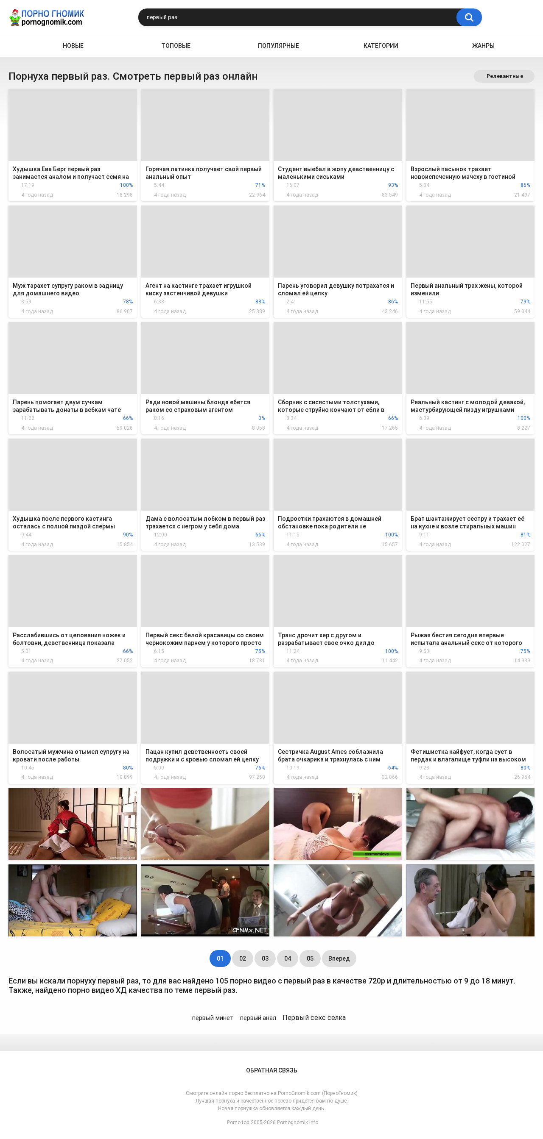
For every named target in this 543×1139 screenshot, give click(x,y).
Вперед (339, 958)
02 (242, 958)
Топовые (175, 45)
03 (265, 958)
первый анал (258, 1017)
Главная (15, 46)
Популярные (278, 45)
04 (287, 958)
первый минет (213, 1018)
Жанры (483, 45)
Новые (73, 45)
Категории (381, 45)
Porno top (238, 1122)
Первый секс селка (314, 1018)
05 (310, 958)
